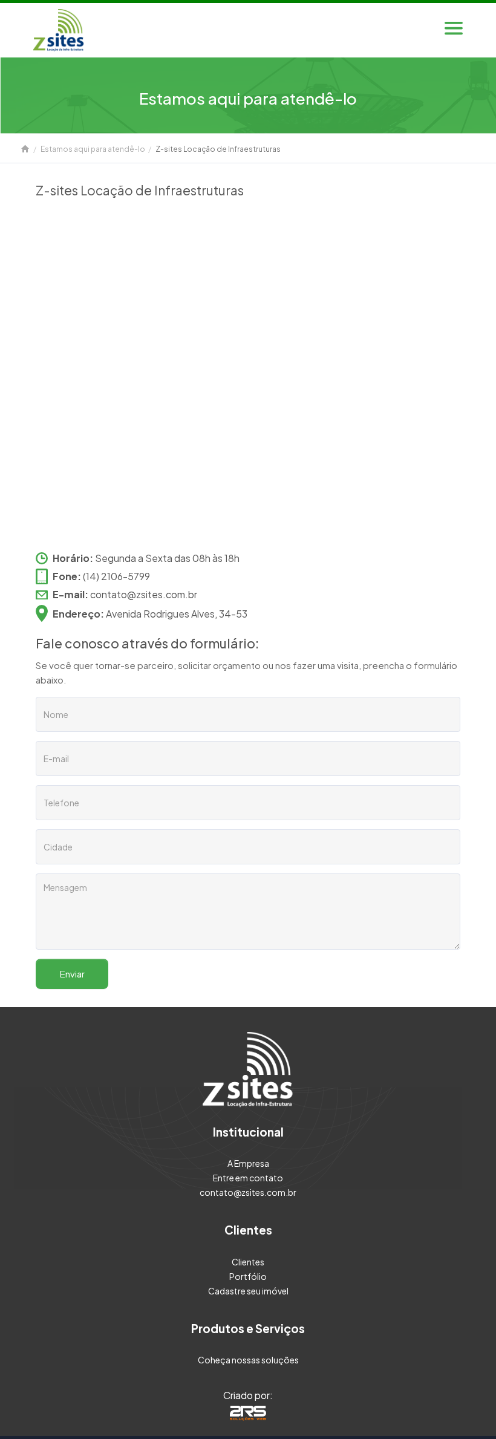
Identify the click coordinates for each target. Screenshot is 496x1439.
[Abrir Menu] (454, 30)
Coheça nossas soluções (248, 1359)
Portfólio (248, 1276)
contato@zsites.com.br (143, 594)
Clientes (248, 1261)
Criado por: (248, 1395)
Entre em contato (248, 1177)
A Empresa (248, 1163)
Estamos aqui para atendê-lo (93, 149)
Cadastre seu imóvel (248, 1290)
